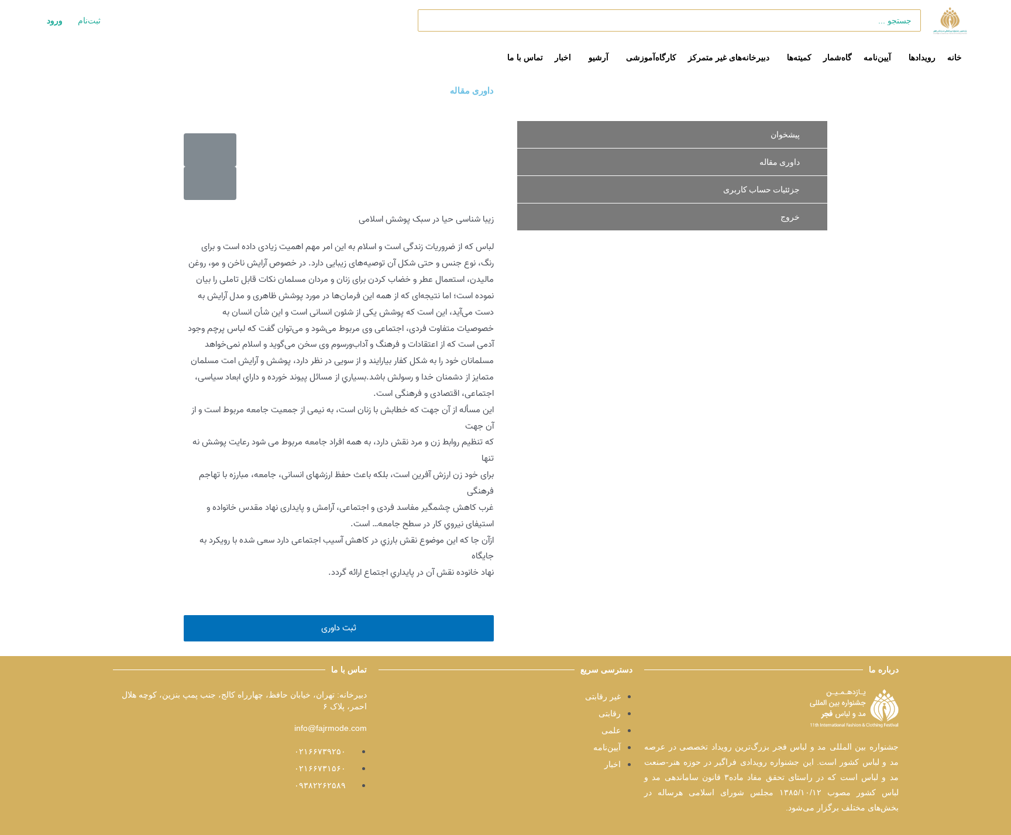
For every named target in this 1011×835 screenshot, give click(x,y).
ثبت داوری (338, 628)
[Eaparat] (573, 808)
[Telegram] (621, 808)
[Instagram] (597, 808)
